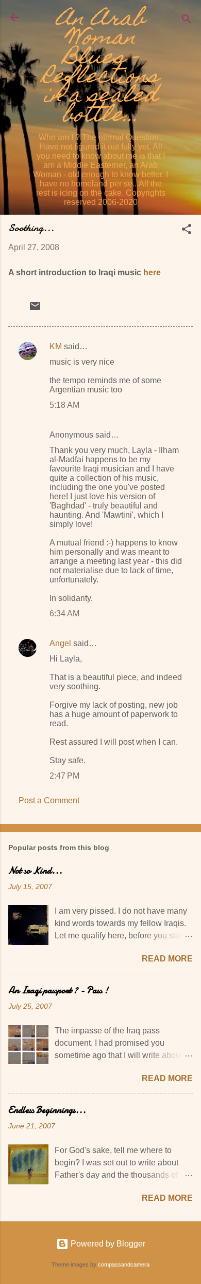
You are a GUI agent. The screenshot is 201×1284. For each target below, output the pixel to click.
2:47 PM (64, 775)
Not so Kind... (35, 870)
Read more (167, 958)
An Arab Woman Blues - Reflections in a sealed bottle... (100, 68)
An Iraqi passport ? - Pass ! (58, 990)
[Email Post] (35, 309)
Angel (60, 643)
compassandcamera (123, 1264)
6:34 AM (64, 613)
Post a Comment (49, 800)
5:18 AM (64, 405)
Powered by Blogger (107, 1243)
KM (55, 346)
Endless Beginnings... (47, 1110)
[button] (186, 231)
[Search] (186, 20)
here (152, 272)
